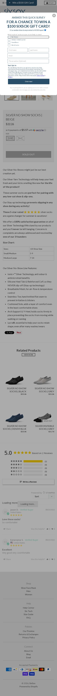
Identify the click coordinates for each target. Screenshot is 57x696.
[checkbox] (28, 37)
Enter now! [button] (28, 81)
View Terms (40, 75)
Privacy (10, 77)
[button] (54, 15)
